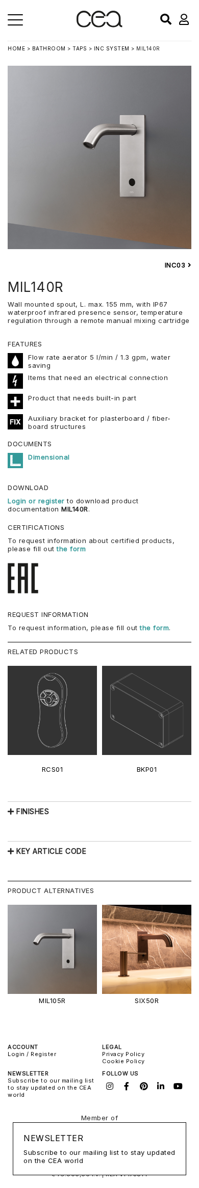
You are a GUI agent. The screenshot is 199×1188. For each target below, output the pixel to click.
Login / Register (32, 1054)
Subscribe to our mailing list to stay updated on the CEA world (51, 1087)
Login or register (37, 501)
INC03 (176, 265)
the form (71, 549)
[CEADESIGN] (99, 25)
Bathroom (49, 48)
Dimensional (49, 457)
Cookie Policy (123, 1061)
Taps (79, 48)
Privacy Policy (123, 1054)
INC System (112, 48)
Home (16, 48)
